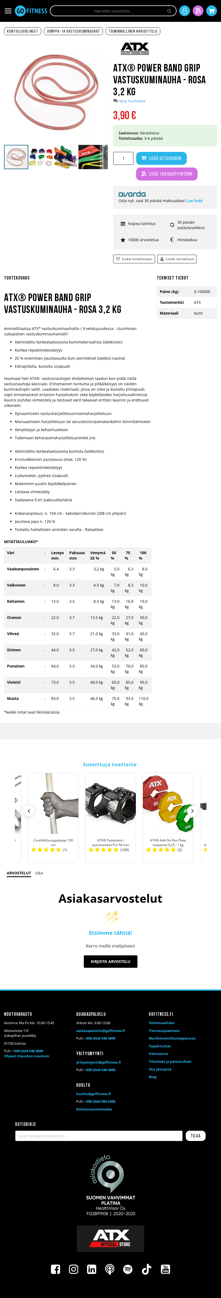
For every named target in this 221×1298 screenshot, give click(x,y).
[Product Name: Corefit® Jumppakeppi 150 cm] (53, 818)
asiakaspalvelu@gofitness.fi (100, 1030)
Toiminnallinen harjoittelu (133, 31)
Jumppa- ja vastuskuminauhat (73, 31)
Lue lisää (194, 200)
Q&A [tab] (39, 872)
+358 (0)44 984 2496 (99, 1101)
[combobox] (113, 10)
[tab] (77, 281)
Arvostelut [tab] (19, 872)
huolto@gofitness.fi (93, 1093)
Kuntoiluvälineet (22, 31)
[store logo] (31, 10)
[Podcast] (109, 1269)
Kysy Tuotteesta (132, 101)
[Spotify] (127, 1269)
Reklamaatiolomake (94, 1109)
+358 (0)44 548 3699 (27, 1050)
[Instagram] (73, 1269)
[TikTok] (146, 1269)
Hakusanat (158, 1053)
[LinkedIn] (91, 1269)
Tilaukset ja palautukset (170, 1061)
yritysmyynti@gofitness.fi (98, 1062)
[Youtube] (165, 1269)
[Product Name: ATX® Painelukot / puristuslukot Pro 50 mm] (110, 818)
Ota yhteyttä (160, 1069)
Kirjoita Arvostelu (110, 961)
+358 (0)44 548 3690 (99, 1069)
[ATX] (134, 55)
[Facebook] (55, 1269)
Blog (152, 1076)
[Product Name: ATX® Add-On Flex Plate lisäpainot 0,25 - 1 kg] (168, 818)
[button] (41, 157)
